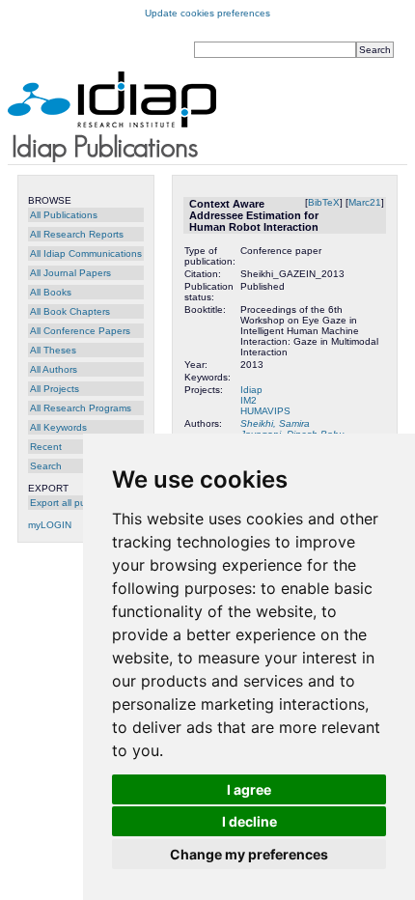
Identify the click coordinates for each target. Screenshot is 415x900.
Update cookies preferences (207, 13)
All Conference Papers (80, 330)
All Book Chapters (70, 311)
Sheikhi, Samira (275, 423)
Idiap (251, 389)
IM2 (248, 400)
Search (46, 466)
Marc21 (364, 202)
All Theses (53, 350)
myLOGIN (49, 525)
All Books (50, 292)
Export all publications (78, 502)
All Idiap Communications (86, 253)
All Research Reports (77, 234)
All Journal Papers (70, 272)
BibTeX (324, 202)
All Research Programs (80, 408)
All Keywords (58, 427)
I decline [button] (249, 821)
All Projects (54, 388)
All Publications (63, 215)
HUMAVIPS (265, 411)
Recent (46, 446)
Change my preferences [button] (249, 854)
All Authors (53, 369)
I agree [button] (249, 789)
